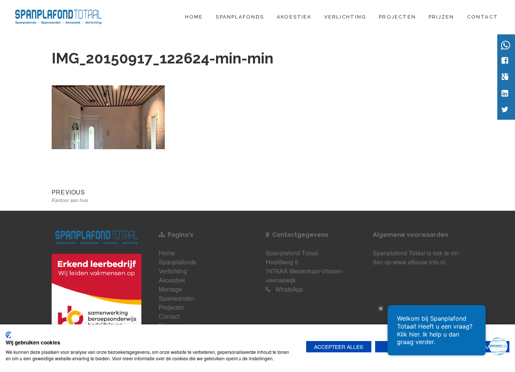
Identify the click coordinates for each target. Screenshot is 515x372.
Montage (170, 289)
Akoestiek (294, 17)
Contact (482, 17)
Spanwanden (177, 298)
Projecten (397, 17)
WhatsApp (289, 289)
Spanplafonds (240, 17)
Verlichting (345, 17)
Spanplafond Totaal (399, 253)
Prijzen (441, 17)
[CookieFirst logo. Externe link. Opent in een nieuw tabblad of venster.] (8, 335)
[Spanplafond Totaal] (58, 16)
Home (194, 17)
